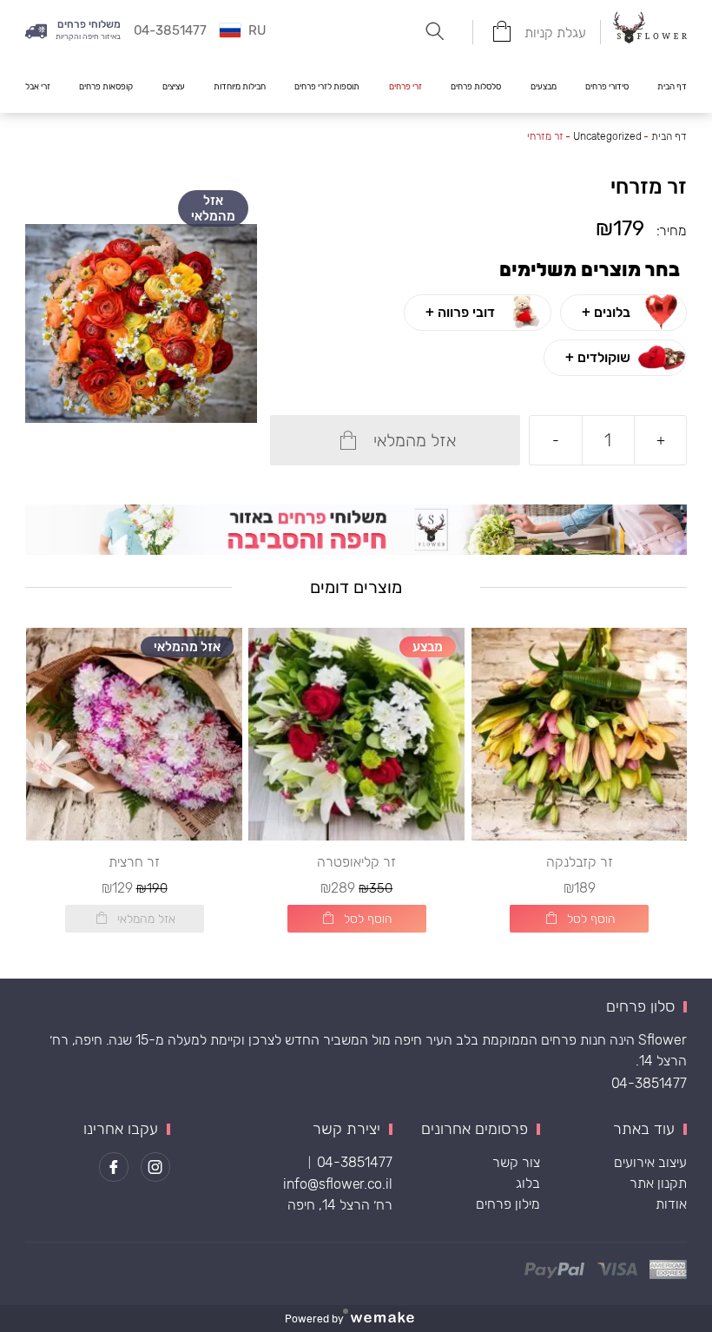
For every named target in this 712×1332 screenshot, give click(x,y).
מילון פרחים (508, 1204)
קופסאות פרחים (106, 86)
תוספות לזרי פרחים (326, 86)
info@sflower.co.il (337, 1184)
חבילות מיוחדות (240, 86)
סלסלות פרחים (476, 86)
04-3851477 (649, 1083)
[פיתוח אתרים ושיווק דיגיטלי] (389, 1318)
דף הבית (672, 86)
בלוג (528, 1183)
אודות (671, 1204)
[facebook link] (114, 1167)
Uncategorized (607, 136)
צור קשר (516, 1162)
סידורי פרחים (607, 86)
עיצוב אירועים (650, 1162)
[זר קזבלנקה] (579, 734)
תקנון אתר (658, 1183)
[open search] (435, 31)
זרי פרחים (405, 86)
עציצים (173, 86)
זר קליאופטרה (356, 862)
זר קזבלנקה (579, 862)
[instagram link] (155, 1167)
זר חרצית (134, 862)
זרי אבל (37, 86)
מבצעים (544, 86)
